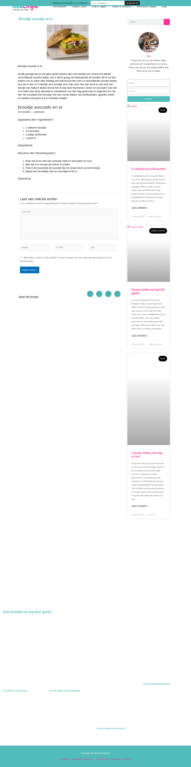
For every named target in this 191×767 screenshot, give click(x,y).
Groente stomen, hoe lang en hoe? (147, 454)
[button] (175, 6)
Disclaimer (116, 759)
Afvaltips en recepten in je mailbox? (70, 3)
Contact (127, 759)
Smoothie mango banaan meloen (156, 684)
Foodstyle (64, 759)
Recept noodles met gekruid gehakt (148, 291)
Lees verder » (140, 208)
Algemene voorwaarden (83, 759)
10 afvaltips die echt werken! (149, 169)
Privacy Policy (102, 759)
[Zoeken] (167, 22)
